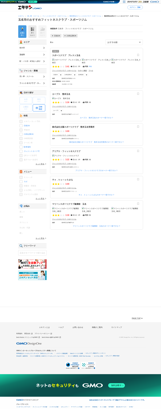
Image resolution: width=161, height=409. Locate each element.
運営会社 (27, 333)
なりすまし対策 (98, 356)
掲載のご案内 (97, 327)
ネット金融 (103, 406)
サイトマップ (116, 327)
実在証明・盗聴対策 (22, 356)
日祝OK (55, 74)
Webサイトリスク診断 (76, 353)
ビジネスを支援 (54, 406)
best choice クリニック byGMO (27, 337)
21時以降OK (68, 74)
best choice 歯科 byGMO (50, 337)
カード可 (55, 110)
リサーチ (87, 406)
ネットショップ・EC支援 (40, 406)
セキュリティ (64, 406)
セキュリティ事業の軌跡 (112, 355)
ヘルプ (61, 327)
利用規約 (19, 333)
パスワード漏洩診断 (62, 353)
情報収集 (94, 406)
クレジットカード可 (32, 151)
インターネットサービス (23, 406)
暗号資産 (111, 406)
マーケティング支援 (76, 406)
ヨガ (25, 181)
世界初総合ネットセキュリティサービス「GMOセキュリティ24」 (35, 353)
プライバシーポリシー (42, 333)
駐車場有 (81, 74)
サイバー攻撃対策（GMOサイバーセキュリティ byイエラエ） (47, 356)
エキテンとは (44, 327)
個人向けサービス (121, 406)
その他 (131, 406)
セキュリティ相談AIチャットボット (96, 353)
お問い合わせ (78, 327)
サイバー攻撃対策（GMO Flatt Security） (79, 356)
